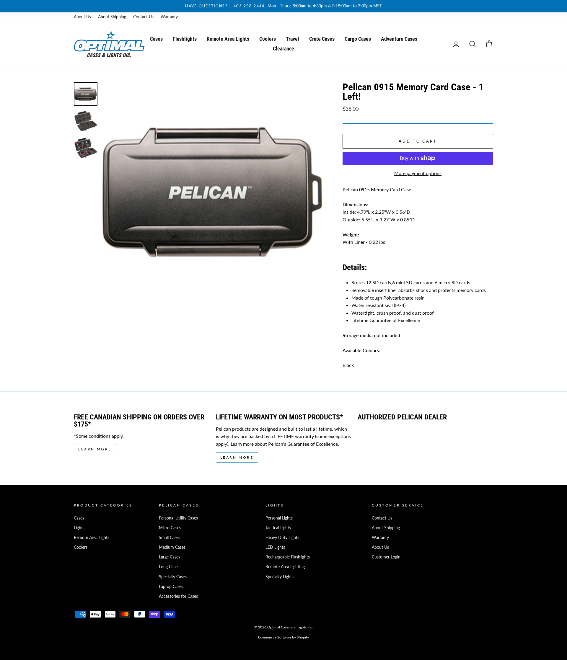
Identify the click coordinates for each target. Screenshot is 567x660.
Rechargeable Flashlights (287, 557)
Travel (292, 39)
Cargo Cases (358, 39)
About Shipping (112, 16)
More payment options (417, 173)
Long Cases (169, 566)
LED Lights (275, 547)
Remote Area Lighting (285, 566)
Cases (156, 39)
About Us (82, 16)
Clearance (283, 48)
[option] (283, 6)
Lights (79, 527)
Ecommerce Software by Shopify (283, 637)
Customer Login (386, 557)
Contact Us (143, 16)
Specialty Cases (173, 576)
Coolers (267, 39)
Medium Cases (172, 547)
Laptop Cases (171, 586)
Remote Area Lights (228, 39)
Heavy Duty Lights (282, 537)
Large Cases (169, 557)
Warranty (169, 16)
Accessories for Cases (178, 596)
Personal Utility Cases (178, 518)
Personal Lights (279, 518)
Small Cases (169, 537)
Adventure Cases (399, 39)
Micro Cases (170, 527)
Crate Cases (322, 39)
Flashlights (185, 39)
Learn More (95, 449)
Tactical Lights (278, 527)
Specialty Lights (279, 576)
